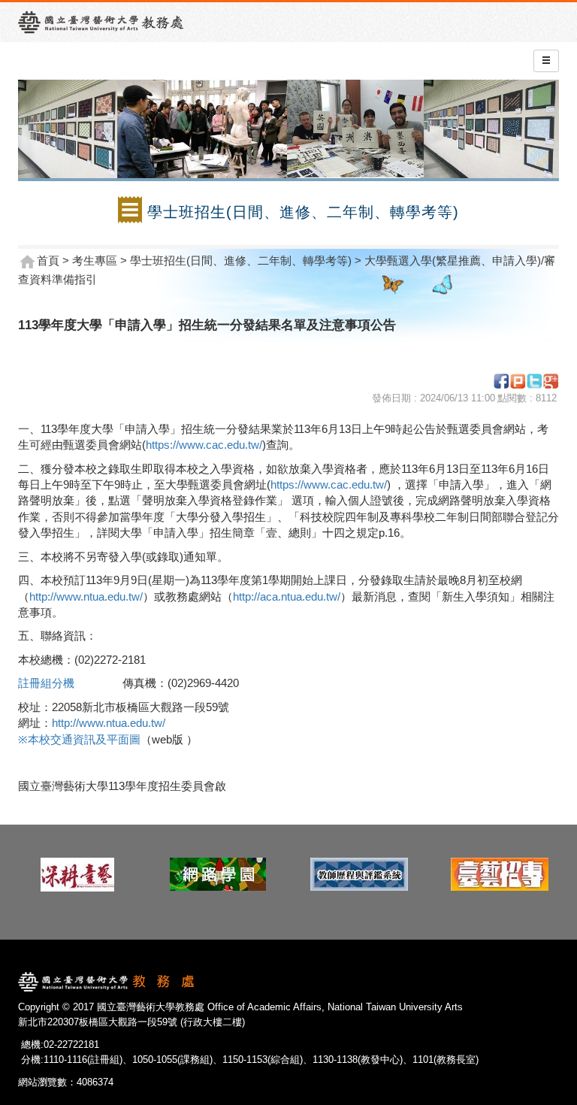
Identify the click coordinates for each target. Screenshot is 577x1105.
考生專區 (94, 260)
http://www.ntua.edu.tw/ (86, 596)
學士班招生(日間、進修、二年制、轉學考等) (241, 260)
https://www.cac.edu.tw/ (204, 444)
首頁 (48, 260)
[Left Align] (546, 61)
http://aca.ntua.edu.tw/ (286, 596)
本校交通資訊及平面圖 (84, 739)
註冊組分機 (49, 683)
